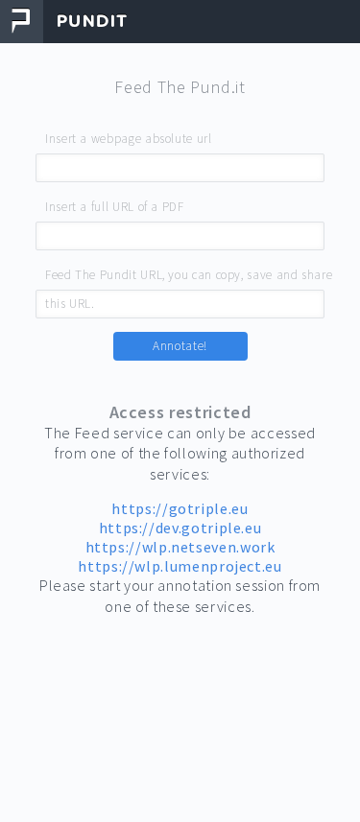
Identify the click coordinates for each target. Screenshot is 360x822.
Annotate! (180, 346)
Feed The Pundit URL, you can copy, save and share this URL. (188, 277)
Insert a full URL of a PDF (114, 207)
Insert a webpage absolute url (128, 138)
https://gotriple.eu (179, 508)
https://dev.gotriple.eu (180, 527)
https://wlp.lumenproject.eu (179, 565)
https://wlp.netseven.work (180, 546)
